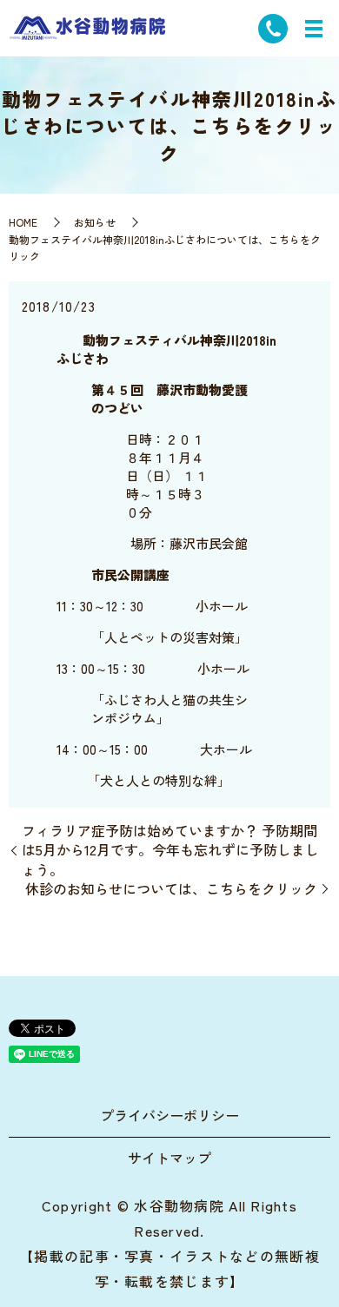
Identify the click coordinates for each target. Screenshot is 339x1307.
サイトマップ (169, 1157)
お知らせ (95, 222)
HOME (23, 222)
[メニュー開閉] (313, 28)
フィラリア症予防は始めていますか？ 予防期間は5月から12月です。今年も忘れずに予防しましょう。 (170, 850)
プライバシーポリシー (169, 1115)
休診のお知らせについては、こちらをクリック (171, 888)
